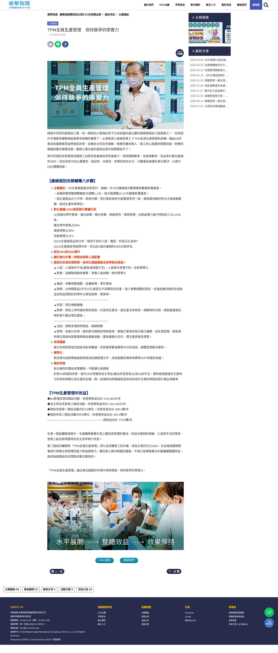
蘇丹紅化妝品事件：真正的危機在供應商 (209, 90)
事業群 (232, 607)
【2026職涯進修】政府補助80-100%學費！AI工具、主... (209, 75)
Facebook (189, 613)
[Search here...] (266, 5)
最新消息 (226, 4)
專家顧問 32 (31, 589)
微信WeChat (190, 620)
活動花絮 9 (66, 589)
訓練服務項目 (105, 607)
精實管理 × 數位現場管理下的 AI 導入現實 (209, 80)
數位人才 (211, 4)
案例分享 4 (49, 589)
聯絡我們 (242, 4)
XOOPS (24, 640)
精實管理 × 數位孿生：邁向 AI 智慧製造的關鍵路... (209, 101)
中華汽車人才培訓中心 (238, 624)
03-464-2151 (26, 620)
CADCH (48, 640)
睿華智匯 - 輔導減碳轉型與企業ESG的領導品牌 (74, 14)
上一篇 (58, 571)
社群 (187, 607)
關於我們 (149, 4)
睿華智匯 (232, 620)
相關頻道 (146, 607)
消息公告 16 (85, 589)
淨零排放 (180, 4)
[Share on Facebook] (65, 44)
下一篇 (172, 571)
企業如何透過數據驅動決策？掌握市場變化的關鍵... (209, 106)
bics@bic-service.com (29, 628)
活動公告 (145, 620)
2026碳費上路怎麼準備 (209, 60)
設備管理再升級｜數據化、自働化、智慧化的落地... (209, 96)
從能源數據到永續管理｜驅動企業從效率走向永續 (209, 85)
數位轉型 (195, 4)
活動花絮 (145, 624)
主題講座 (124, 14)
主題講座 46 (12, 589)
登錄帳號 (57, 640)
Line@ (188, 617)
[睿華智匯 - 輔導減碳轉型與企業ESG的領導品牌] (19, 5)
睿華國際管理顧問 (236, 613)
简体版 (256, 4)
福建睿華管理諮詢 (236, 617)
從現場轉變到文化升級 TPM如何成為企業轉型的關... (209, 65)
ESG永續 (164, 4)
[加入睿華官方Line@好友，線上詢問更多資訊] (105, 560)
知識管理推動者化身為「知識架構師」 (209, 70)
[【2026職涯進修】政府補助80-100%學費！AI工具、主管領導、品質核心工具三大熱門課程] (210, 32)
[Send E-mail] (50, 44)
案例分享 (145, 617)
